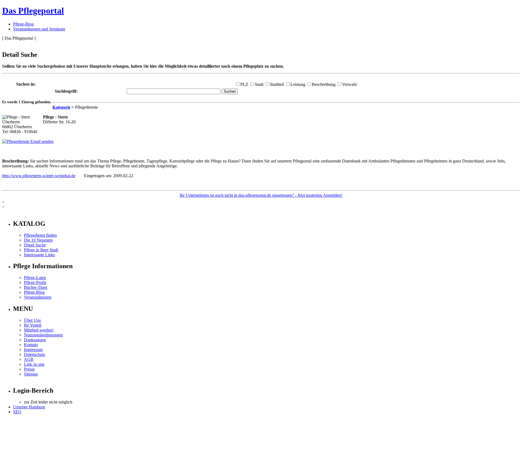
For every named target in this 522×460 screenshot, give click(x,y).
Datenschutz (34, 354)
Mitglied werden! (39, 330)
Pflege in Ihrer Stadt (41, 250)
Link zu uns (34, 364)
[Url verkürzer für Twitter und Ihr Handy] (3, 205)
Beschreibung (323, 84)
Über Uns (32, 320)
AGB (28, 359)
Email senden (41, 141)
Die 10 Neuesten (38, 240)
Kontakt (31, 344)
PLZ (244, 84)
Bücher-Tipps (35, 287)
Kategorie (61, 107)
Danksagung (35, 339)
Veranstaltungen (37, 297)
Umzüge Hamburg (29, 407)
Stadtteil (277, 84)
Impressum (33, 349)
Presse (29, 369)
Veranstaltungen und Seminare (39, 29)
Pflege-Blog (23, 24)
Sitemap (31, 374)
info (9, 212)
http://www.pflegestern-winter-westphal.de (38, 175)
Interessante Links (39, 254)
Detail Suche (35, 245)
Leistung (297, 84)
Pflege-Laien (35, 277)
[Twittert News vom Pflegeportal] (3, 200)
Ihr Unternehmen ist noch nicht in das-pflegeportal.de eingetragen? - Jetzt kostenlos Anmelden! (261, 195)
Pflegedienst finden (40, 235)
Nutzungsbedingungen (43, 335)
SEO (17, 411)
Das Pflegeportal (33, 10)
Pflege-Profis (35, 282)
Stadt (259, 84)
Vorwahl (349, 84)
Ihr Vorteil (32, 325)
